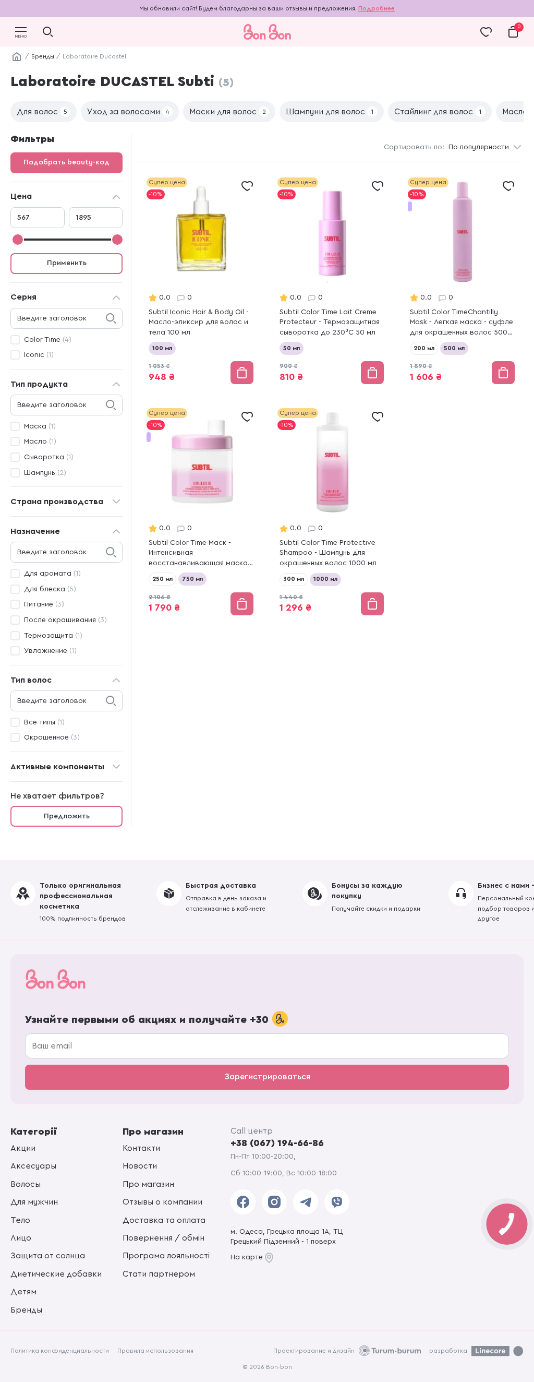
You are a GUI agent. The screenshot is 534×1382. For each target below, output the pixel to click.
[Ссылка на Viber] (336, 1201)
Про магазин (148, 1184)
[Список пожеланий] (247, 185)
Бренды (42, 56)
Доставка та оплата (164, 1220)
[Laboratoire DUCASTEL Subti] (201, 281)
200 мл (424, 348)
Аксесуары (33, 1166)
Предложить (67, 816)
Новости (140, 1166)
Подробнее (376, 8)
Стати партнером (159, 1274)
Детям (23, 1292)
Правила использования (155, 1351)
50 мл (291, 348)
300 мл (293, 579)
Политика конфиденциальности (59, 1351)
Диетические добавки (56, 1274)
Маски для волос (227, 112)
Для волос (42, 112)
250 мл (162, 579)
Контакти (141, 1148)
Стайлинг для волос (437, 112)
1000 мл (325, 579)
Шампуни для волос (329, 112)
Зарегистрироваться (267, 1077)
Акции (22, 1148)
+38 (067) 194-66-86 (277, 1143)
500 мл (454, 348)
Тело (20, 1220)
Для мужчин (34, 1202)
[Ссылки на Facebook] (243, 1201)
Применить (67, 263)
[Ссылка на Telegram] (305, 1201)
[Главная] (16, 57)
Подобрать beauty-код (66, 162)
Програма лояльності (166, 1256)
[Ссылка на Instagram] (274, 1201)
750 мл (192, 579)
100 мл (162, 348)
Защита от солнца (47, 1256)
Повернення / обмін (163, 1238)
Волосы (25, 1184)
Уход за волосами (128, 112)
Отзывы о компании (162, 1202)
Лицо (20, 1238)
